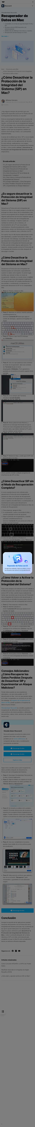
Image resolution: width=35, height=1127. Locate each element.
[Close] (5, 554)
